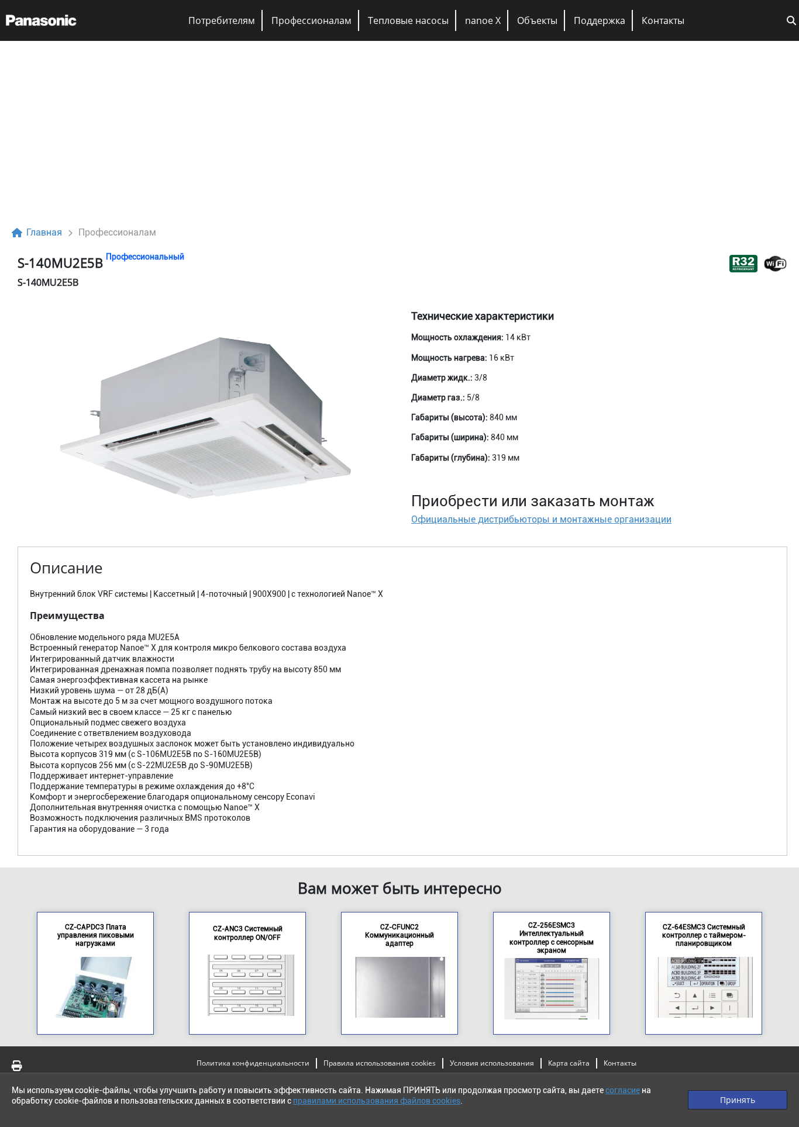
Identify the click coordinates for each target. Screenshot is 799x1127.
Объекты (537, 20)
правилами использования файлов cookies (376, 1100)
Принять (737, 1099)
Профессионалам (311, 20)
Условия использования (492, 1063)
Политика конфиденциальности (253, 1063)
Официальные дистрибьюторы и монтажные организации (541, 519)
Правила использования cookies (379, 1063)
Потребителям (221, 20)
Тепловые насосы (408, 20)
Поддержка (599, 20)
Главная (44, 232)
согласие (622, 1090)
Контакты (663, 20)
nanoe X (483, 20)
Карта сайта (569, 1063)
